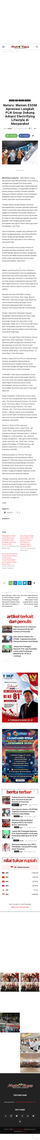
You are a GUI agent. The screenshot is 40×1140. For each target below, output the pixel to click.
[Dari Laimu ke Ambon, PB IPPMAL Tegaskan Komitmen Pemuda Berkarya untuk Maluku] (7, 639)
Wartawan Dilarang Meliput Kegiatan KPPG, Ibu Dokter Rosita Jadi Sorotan (22, 822)
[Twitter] (20, 583)
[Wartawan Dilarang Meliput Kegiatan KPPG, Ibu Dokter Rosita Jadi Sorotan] (6, 823)
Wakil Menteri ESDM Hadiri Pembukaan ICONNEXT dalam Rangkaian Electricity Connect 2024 (9, 540)
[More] (33, 136)
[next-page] (6, 661)
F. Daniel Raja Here (23, 805)
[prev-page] (3, 661)
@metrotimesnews (20, 907)
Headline (21, 100)
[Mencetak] (29, 583)
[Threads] (20, 1122)
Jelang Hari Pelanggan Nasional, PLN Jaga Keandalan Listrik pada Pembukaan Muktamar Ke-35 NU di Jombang (25, 651)
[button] (3, 47)
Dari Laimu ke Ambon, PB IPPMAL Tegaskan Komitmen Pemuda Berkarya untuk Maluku (25, 639)
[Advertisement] (20, 23)
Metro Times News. (18, 1129)
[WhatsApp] (11, 583)
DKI (17, 52)
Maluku (16, 827)
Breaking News (6, 632)
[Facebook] (15, 583)
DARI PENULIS (20, 621)
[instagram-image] (10, 922)
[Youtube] (33, 1116)
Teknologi (27, 100)
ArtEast (24, 1131)
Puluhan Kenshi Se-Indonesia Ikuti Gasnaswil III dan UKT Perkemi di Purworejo (24, 629)
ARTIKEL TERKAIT (20, 616)
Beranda (4, 52)
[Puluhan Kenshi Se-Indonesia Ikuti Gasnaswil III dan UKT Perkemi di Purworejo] (7, 629)
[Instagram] (11, 1116)
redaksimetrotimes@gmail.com (25, 1102)
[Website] (28, 1116)
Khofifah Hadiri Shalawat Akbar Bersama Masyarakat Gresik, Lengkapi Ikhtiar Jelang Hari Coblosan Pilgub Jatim (29, 601)
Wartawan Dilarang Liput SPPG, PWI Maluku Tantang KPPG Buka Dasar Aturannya (24, 846)
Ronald (10, 128)
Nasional (11, 52)
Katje (21, 816)
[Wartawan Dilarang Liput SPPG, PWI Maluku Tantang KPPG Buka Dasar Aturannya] (6, 847)
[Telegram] (25, 583)
